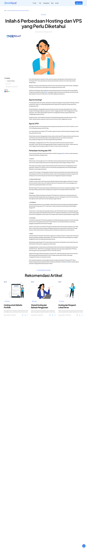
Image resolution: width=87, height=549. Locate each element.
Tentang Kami (46, 3)
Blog (52, 3)
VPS (47, 92)
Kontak (57, 3)
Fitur (40, 3)
